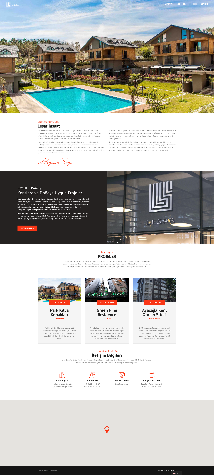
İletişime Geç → (27, 228)
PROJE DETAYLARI (59, 302)
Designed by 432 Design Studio (167, 470)
